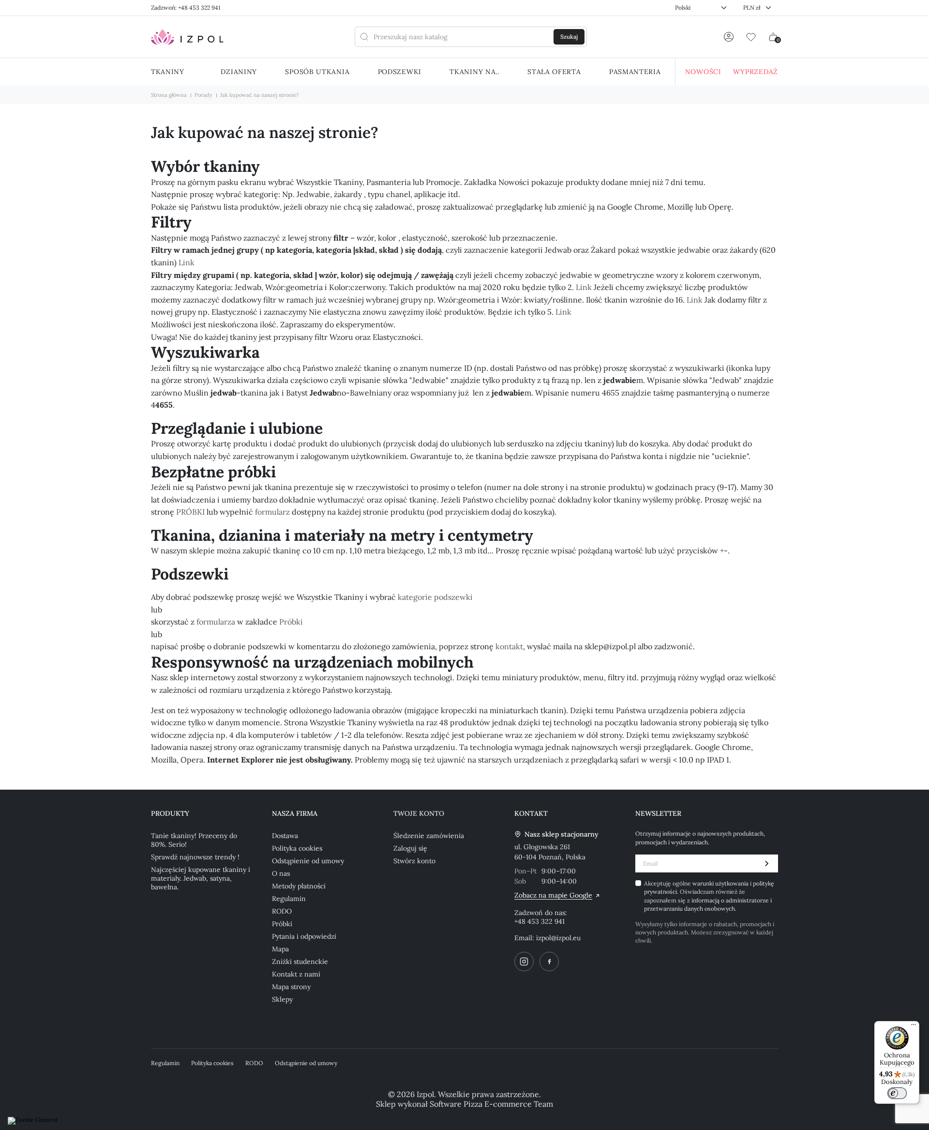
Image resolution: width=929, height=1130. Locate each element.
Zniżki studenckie (300, 961)
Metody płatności (299, 886)
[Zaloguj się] (728, 37)
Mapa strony (291, 986)
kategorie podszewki (435, 597)
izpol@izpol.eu (558, 937)
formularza (215, 621)
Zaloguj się (410, 848)
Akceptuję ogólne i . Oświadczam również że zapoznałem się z (709, 896)
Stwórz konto (414, 860)
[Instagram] (524, 961)
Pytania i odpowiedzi (304, 936)
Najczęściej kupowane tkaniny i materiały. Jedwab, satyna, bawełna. (200, 878)
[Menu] (913, 1027)
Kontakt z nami (296, 974)
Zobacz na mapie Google (553, 895)
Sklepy (282, 999)
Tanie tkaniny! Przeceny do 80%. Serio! (194, 840)
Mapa (280, 949)
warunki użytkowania (721, 883)
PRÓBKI (190, 512)
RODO (282, 911)
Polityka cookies (297, 848)
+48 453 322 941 (539, 921)
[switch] (897, 1093)
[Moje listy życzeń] (751, 37)
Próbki (291, 621)
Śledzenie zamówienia (428, 835)
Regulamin (289, 898)
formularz (272, 512)
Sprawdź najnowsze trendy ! (195, 857)
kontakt (509, 646)
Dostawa (285, 835)
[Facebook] (549, 961)
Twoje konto (418, 813)
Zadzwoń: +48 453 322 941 (185, 7)
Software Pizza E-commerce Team (491, 1104)
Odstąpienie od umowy (308, 860)
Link (187, 262)
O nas (281, 873)
